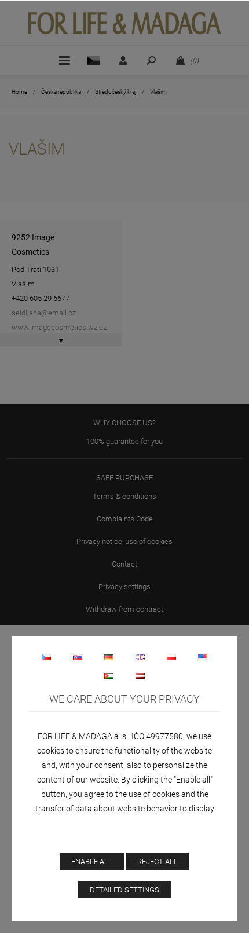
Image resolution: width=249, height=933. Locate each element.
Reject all (157, 861)
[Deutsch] (109, 657)
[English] (140, 657)
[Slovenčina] (77, 657)
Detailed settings (124, 890)
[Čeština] (46, 657)
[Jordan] (109, 675)
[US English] (202, 657)
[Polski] (171, 657)
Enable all (91, 861)
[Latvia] (140, 675)
